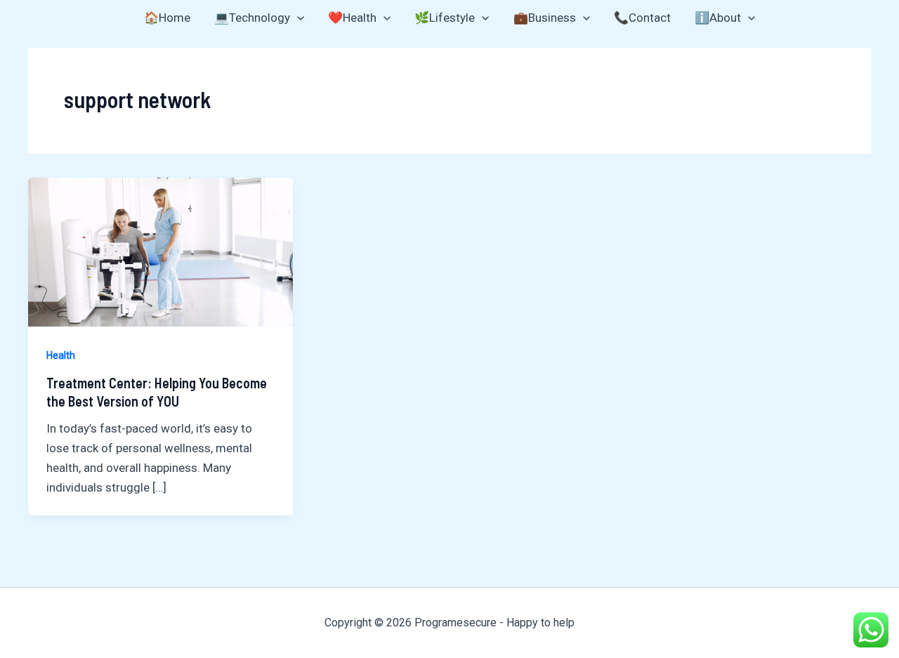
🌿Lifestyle (444, 18)
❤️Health (352, 18)
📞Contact (642, 18)
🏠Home (167, 18)
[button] (297, 17)
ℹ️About (718, 18)
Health (60, 355)
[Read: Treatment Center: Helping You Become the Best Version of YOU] (160, 251)
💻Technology (252, 18)
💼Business (544, 18)
